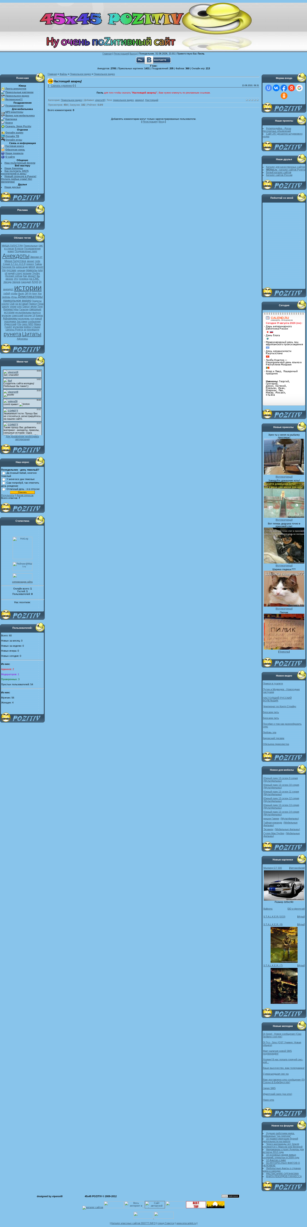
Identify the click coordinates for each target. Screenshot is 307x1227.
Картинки (11, 119)
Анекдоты (15, 256)
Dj (40, 282)
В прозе (19, 248)
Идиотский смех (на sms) (277, 1094)
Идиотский (10, 324)
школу (5, 306)
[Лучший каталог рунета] (196, 1207)
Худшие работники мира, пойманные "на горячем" (279, 1134)
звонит (30, 261)
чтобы (14, 293)
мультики (18, 326)
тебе (37, 261)
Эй (26, 293)
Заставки (22, 321)
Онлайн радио (14, 132)
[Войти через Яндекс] (291, 88)
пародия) (26, 282)
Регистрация (121, 53)
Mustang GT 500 (272, 868)
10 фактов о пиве (276, 1160)
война (27, 326)
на (16, 303)
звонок (9, 278)
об (6, 273)
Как (25, 276)
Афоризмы (10, 318)
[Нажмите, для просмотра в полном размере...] (284, 899)
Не (4, 270)
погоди (28, 315)
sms (19, 306)
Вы (38, 276)
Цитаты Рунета (14, 329)
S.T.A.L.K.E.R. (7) (273, 965)
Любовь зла (269, 732)
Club (12, 303)
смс (40, 245)
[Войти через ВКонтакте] (276, 88)
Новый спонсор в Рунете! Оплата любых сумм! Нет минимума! (18, 179)
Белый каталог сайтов (278, 172)
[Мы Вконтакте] (153, 59)
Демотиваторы (30, 297)
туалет (8, 326)
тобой (6, 293)
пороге (30, 264)
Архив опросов (24, 495)
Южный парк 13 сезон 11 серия (281, 791)
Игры (14, 297)
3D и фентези (296, 908)
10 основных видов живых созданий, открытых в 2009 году (281, 1156)
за (25, 329)
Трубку (36, 273)
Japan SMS (269, 1088)
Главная (107, 53)
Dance (26, 306)
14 (33, 315)
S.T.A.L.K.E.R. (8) (273, 924)
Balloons (268, 908)
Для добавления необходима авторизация (22, 438)
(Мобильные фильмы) (287, 829)
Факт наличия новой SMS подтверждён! (277, 1052)
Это (16, 278)
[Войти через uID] (268, 88)
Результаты (7, 495)
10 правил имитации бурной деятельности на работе (280, 1140)
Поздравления (14, 105)
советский (17, 315)
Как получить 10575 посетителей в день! (15, 172)
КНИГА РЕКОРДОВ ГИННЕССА (284, 1176)
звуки (33, 306)
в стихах (9, 248)
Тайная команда (272, 822)
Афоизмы (22, 338)
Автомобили (297, 868)
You (40, 293)
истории (28, 288)
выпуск (36, 312)
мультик (6, 315)
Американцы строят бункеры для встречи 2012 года (283, 1150)
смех (25, 324)
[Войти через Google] (299, 88)
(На (19, 324)
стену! (18, 273)
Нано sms (268, 1099)
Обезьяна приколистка (276, 744)
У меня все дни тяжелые (21, 479)
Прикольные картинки (19, 92)
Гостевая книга (14, 146)
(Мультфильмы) (272, 780)
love (34, 293)
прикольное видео (17, 300)
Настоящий (151, 100)
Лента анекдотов (15, 88)
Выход (133, 53)
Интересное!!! (14, 99)
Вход (162, 121)
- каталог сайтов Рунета (285, 169)
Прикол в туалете (273, 683)
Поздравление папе (26, 251)
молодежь (24, 318)
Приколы (284, 651)
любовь (6, 297)
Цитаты (31, 334)
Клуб (35, 282)
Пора (40, 303)
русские (11, 270)
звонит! (32, 276)
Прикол (33, 303)
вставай (23, 303)
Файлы (63, 74)
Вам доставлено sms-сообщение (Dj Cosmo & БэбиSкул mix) (284, 1081)
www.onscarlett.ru (186, 1223)
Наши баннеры (13, 168)
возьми (27, 273)
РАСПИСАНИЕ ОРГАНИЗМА (282, 1173)
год (32, 318)
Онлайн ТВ (12, 136)
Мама (37, 324)
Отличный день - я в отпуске (23, 489)
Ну (30, 293)
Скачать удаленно (61, 85)
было (21, 293)
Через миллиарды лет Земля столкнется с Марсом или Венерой (283, 1145)
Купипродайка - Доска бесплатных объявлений (277, 129)
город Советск (166, 1223)
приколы (31, 270)
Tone (40, 306)
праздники (10, 321)
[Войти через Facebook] (283, 88)
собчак (18, 276)
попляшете (33, 329)
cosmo (5, 303)
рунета (12, 334)
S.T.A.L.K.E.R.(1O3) (274, 916)
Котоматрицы (284, 476)
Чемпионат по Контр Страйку (279, 706)
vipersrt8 (100, 100)
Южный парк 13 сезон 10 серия (281, 785)
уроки (13, 306)
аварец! (139, 100)
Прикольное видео (80, 74)
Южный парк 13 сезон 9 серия (280, 778)
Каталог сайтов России (279, 175)
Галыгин (24, 309)
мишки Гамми (271, 818)
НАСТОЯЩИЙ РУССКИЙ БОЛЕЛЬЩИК (277, 699)
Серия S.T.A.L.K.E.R (14, 264)
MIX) (30, 324)
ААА (40, 270)
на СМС (34, 278)
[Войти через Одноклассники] (284, 95)
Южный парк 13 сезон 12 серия (281, 798)
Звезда (7, 282)
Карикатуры (11, 309)
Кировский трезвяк (273, 738)
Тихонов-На (8, 267)
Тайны (38, 264)
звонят (39, 267)
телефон (24, 278)
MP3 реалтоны (14, 112)
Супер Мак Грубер (273, 833)
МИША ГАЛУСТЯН (12, 245)
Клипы (39, 315)
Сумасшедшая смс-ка (276, 1073)
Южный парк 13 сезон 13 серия (281, 805)
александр (22, 267)
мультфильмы (23, 312)
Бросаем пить (271, 712)
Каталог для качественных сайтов (285, 167)
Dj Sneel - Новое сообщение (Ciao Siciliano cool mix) (282, 1035)
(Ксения (9, 276)
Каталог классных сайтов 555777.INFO (133, 1223)
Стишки (35, 326)
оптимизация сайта (22, 581)
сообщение (34, 321)
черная (21, 270)
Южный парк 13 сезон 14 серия (281, 811)
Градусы (37, 300)
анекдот (8, 289)
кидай (11, 273)
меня (32, 267)
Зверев (16, 282)
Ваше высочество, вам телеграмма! (284, 1068)
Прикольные (31, 245)
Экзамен (268, 829)
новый (38, 318)
